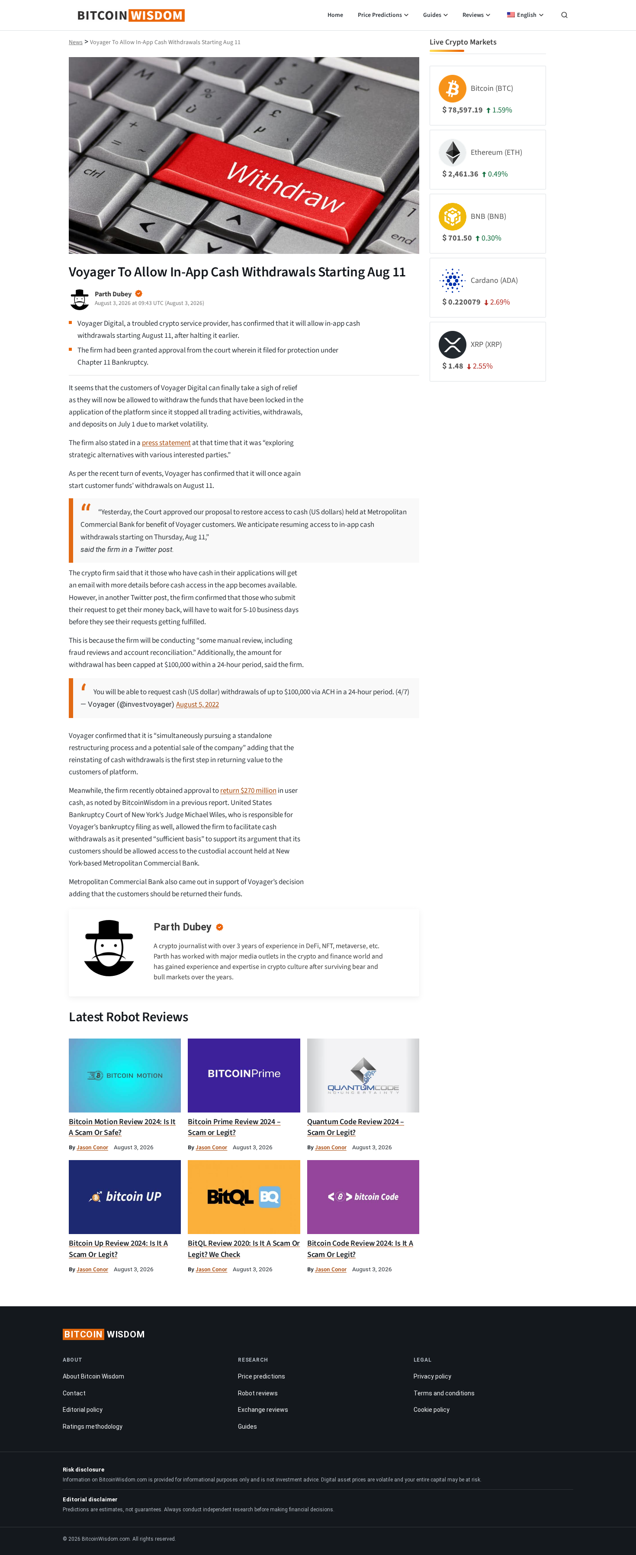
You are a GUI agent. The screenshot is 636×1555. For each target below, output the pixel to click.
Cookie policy (432, 1409)
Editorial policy (83, 1409)
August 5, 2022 (197, 704)
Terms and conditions (444, 1393)
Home (335, 15)
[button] (564, 16)
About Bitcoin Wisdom (93, 1376)
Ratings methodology (92, 1426)
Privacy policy (432, 1376)
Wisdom (104, 1334)
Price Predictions (380, 15)
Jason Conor (92, 1147)
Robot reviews (258, 1393)
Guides (432, 15)
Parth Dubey (183, 927)
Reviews (473, 15)
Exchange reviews (263, 1409)
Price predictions (261, 1376)
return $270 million (248, 791)
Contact (74, 1393)
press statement (166, 443)
